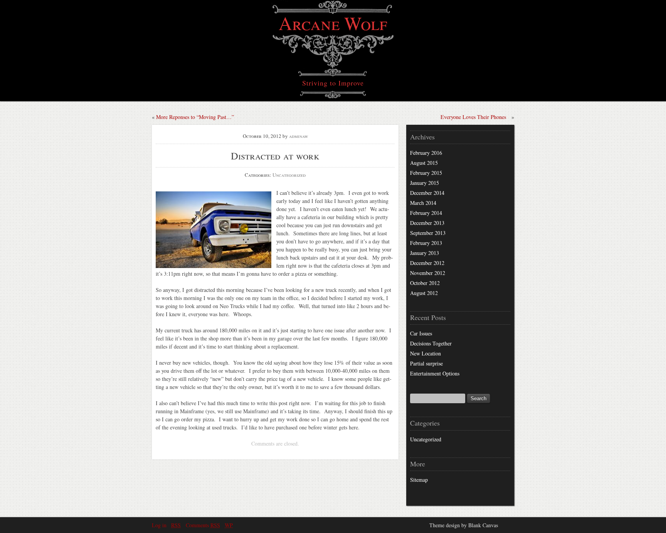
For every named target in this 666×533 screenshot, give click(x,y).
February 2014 (426, 212)
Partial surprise (426, 363)
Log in (159, 525)
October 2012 (425, 283)
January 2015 (424, 182)
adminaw (298, 135)
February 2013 (426, 242)
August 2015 (424, 162)
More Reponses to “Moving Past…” (195, 117)
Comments (203, 525)
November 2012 (427, 273)
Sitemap (419, 479)
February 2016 (426, 152)
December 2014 (427, 192)
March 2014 (423, 202)
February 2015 (426, 172)
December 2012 (427, 262)
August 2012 (424, 293)
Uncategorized (289, 174)
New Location (425, 353)
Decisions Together (431, 343)
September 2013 (428, 232)
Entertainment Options (434, 373)
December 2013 (427, 222)
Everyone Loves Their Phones (473, 117)
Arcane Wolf (333, 22)
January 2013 (424, 252)
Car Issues (421, 333)
